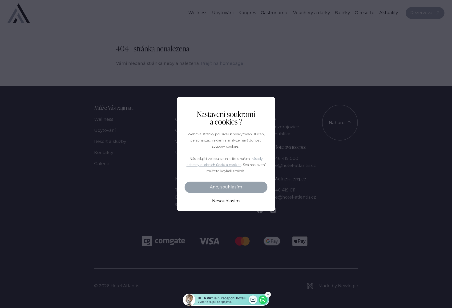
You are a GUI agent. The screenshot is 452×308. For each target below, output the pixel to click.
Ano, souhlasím (226, 187)
